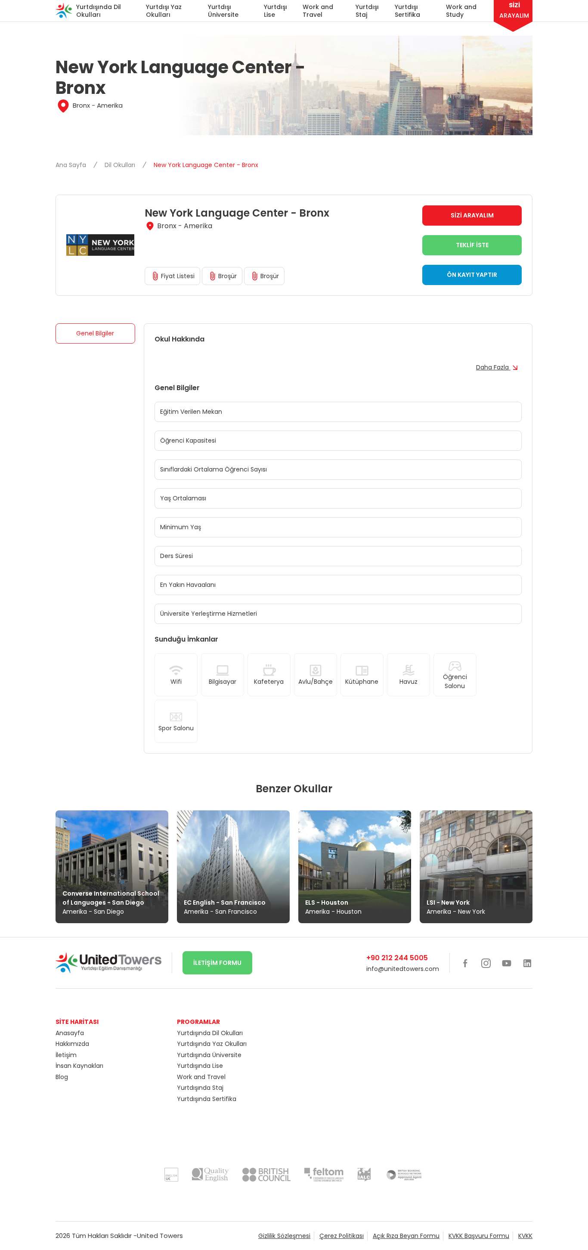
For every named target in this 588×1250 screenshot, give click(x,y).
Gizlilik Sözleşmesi (284, 1235)
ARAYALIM (514, 10)
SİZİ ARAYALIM (472, 215)
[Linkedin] (527, 962)
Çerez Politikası (341, 1235)
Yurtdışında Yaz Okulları (212, 1043)
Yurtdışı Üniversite (223, 11)
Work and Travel (318, 11)
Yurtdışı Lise (275, 11)
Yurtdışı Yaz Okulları (164, 11)
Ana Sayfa (72, 165)
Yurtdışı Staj (367, 11)
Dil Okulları (121, 165)
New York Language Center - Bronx (206, 165)
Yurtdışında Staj (200, 1087)
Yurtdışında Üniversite (209, 1055)
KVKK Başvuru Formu (479, 1235)
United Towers (160, 1235)
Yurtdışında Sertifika (206, 1099)
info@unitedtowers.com (402, 969)
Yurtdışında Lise (200, 1065)
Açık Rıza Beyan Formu (406, 1235)
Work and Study (461, 11)
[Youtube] (506, 962)
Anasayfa (70, 1033)
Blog (62, 1077)
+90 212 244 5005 (397, 958)
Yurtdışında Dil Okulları (98, 11)
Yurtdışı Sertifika (407, 11)
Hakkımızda (72, 1043)
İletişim (66, 1055)
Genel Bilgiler (95, 333)
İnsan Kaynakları (79, 1065)
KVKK (525, 1235)
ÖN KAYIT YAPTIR (472, 274)
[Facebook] (465, 962)
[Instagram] (486, 962)
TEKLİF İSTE (472, 245)
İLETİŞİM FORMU (217, 962)
